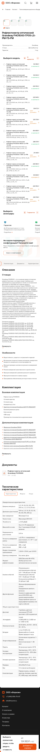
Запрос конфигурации (13, 253)
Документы (20, 263)
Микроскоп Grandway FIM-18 (12, 427)
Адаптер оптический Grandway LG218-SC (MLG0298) (20, 432)
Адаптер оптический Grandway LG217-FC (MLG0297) (19, 407)
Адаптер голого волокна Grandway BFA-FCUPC (18, 446)
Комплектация (8, 263)
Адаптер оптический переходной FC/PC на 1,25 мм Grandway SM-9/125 (19, 442)
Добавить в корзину (27, 747)
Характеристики (33, 263)
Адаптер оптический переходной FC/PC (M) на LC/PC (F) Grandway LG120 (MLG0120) (20, 438)
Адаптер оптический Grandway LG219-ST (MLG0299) (19, 435)
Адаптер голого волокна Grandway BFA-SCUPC (18, 448)
